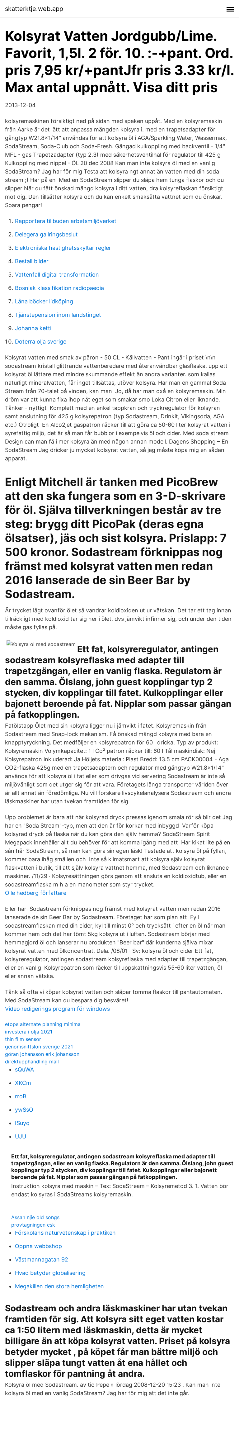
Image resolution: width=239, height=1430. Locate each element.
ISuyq (22, 1123)
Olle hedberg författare (35, 893)
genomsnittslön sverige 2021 (39, 1046)
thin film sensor (23, 1039)
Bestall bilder (32, 261)
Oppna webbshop (38, 1246)
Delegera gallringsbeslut (46, 234)
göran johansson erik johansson (42, 1054)
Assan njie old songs (35, 1217)
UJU (20, 1136)
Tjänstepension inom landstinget (58, 314)
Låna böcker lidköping (44, 301)
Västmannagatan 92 (41, 1259)
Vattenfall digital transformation (57, 274)
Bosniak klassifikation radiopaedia (59, 288)
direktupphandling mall (32, 1061)
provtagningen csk (33, 1225)
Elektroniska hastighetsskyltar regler (63, 248)
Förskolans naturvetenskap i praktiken (65, 1232)
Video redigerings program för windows (57, 1008)
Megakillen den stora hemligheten (59, 1286)
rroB (20, 1096)
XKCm (23, 1083)
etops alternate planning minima (43, 1024)
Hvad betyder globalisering (50, 1273)
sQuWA (24, 1069)
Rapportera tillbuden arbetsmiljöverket (65, 221)
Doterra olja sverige (40, 341)
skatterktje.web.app (34, 9)
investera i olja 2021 (28, 1032)
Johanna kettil (34, 328)
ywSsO (24, 1109)
